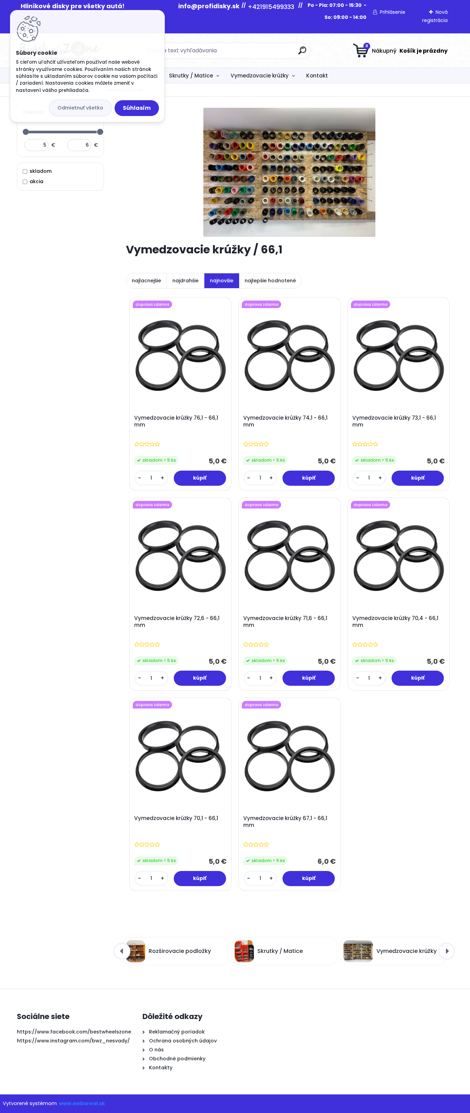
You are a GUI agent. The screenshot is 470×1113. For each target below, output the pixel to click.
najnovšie (221, 280)
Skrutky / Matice (191, 75)
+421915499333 (271, 6)
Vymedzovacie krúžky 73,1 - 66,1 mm (394, 421)
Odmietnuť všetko (80, 107)
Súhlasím (137, 108)
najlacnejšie (146, 280)
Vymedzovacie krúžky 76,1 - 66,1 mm (176, 421)
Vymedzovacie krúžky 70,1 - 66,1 (176, 818)
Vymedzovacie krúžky (260, 75)
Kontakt (317, 75)
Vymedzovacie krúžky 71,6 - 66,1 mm (285, 622)
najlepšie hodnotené (270, 280)
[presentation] (121, 951)
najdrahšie (185, 280)
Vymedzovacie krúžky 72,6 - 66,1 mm (177, 622)
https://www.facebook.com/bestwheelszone (74, 1031)
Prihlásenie (392, 12)
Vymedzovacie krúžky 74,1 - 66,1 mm (285, 421)
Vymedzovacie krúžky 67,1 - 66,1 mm (285, 822)
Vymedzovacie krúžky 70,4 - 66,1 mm (395, 622)
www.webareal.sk (82, 1103)
